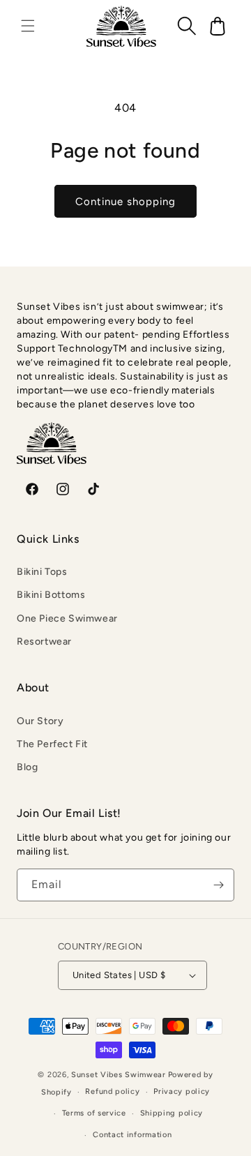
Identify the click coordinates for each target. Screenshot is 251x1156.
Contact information (132, 1134)
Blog (27, 767)
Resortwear (44, 641)
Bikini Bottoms (51, 595)
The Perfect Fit (52, 744)
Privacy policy (181, 1091)
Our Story (40, 721)
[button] (28, 25)
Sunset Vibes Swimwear (118, 1074)
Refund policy (112, 1091)
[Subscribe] (218, 885)
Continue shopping (125, 201)
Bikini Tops (42, 572)
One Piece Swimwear (67, 618)
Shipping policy (172, 1113)
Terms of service (94, 1113)
